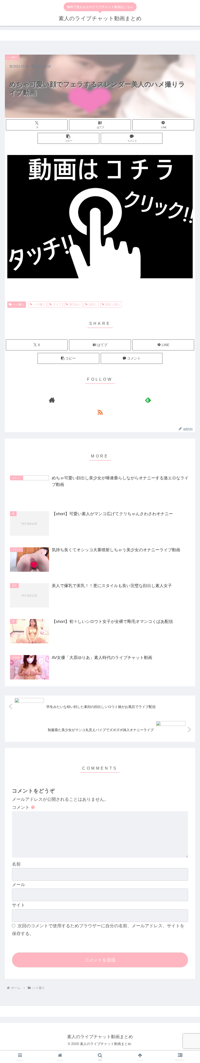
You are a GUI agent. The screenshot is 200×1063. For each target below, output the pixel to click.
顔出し (93, 304)
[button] (68, 138)
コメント (23, 807)
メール (18, 884)
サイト (18, 905)
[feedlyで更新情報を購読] (148, 400)
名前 (16, 864)
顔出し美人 (112, 304)
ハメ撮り (18, 304)
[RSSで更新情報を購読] (100, 412)
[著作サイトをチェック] (52, 400)
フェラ (57, 304)
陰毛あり (75, 304)
